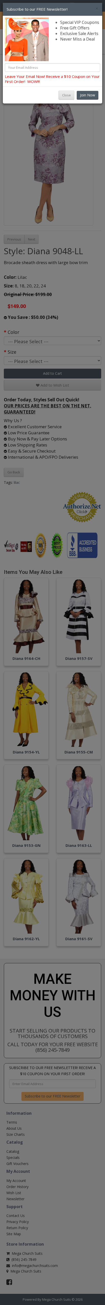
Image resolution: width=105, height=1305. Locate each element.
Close (66, 95)
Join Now (87, 95)
